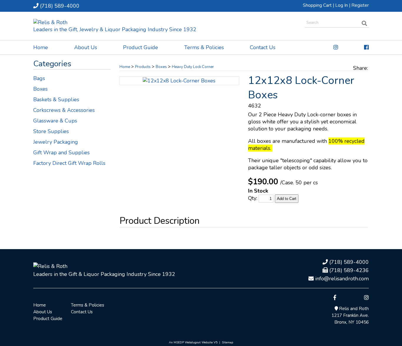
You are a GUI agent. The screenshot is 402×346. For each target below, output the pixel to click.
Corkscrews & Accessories (64, 110)
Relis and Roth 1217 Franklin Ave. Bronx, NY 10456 (350, 315)
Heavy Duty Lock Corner (193, 66)
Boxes (40, 88)
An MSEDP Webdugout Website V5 (193, 342)
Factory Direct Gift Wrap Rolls (69, 163)
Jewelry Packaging (55, 141)
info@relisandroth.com (341, 278)
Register (360, 5)
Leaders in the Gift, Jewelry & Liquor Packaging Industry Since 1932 (114, 29)
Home (40, 47)
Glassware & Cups (55, 120)
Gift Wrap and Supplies (61, 152)
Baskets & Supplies (56, 99)
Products (143, 66)
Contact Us (262, 47)
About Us (85, 47)
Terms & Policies (204, 47)
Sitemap (227, 342)
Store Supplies (51, 131)
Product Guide (140, 47)
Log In (341, 5)
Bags (39, 78)
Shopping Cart (317, 5)
